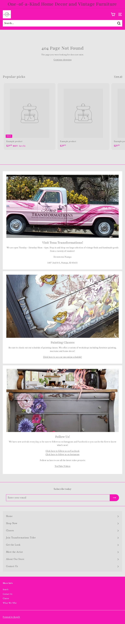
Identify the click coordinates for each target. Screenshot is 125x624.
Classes (6, 598)
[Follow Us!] (62, 400)
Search (5, 589)
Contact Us (8, 594)
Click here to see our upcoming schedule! (62, 357)
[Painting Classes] (62, 306)
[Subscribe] (114, 497)
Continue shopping (62, 59)
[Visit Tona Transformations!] (62, 206)
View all (118, 76)
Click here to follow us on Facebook (62, 451)
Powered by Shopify (11, 617)
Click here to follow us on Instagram (63, 454)
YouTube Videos (62, 466)
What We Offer (10, 603)
